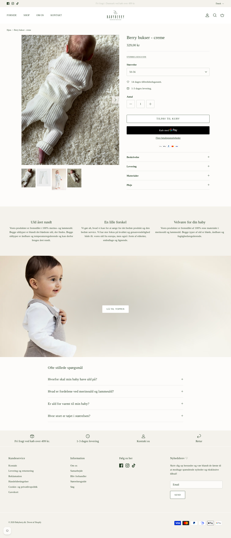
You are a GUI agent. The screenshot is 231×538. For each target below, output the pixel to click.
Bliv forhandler (78, 476)
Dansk (218, 3)
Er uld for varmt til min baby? (68, 403)
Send (178, 495)
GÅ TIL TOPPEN (115, 309)
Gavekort (13, 492)
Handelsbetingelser (18, 481)
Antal (130, 96)
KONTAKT (56, 15)
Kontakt (12, 465)
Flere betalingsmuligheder (168, 138)
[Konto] (206, 15)
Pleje (129, 185)
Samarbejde (76, 470)
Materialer (133, 175)
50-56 (132, 72)
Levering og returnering (21, 470)
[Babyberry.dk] (115, 15)
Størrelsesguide (136, 57)
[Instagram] (12, 3)
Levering (132, 166)
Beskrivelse (133, 157)
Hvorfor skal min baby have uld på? (72, 379)
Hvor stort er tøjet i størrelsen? (69, 416)
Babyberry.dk (20, 522)
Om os (73, 465)
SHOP (27, 15)
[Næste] (115, 100)
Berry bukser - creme (22, 30)
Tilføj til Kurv (168, 118)
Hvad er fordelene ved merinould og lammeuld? (81, 391)
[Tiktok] (17, 3)
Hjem (9, 30)
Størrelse (132, 64)
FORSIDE (12, 15)
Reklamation (15, 476)
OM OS (40, 15)
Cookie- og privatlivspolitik (23, 486)
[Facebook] (8, 3)
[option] (70, 100)
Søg (72, 486)
